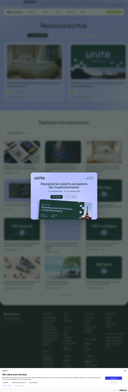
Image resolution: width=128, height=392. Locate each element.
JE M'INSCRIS (56, 197)
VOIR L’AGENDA (71, 197)
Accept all (114, 378)
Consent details (7, 385)
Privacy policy (19, 385)
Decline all (113, 382)
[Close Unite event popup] (94, 175)
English (4, 370)
